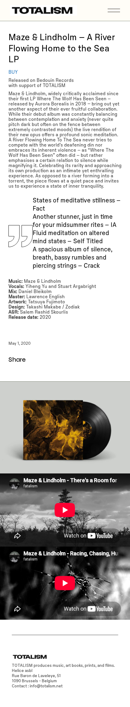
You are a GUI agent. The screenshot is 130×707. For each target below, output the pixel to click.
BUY (13, 72)
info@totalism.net (46, 685)
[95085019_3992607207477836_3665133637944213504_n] (65, 427)
